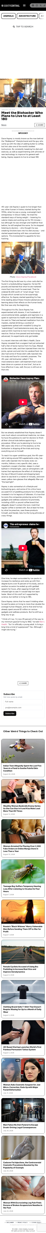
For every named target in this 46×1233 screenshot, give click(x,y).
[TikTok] (44, 5)
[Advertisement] (23, 54)
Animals (8, 16)
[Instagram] (37, 5)
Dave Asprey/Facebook (26, 277)
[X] (41, 5)
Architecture (27, 16)
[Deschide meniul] (24, 5)
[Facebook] (33, 5)
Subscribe (9, 713)
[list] (23, 16)
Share (40, 125)
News (3, 125)
